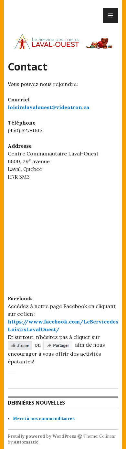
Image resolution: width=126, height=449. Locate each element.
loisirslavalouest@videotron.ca (48, 107)
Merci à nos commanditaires (44, 418)
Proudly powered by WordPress (42, 436)
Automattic (26, 442)
